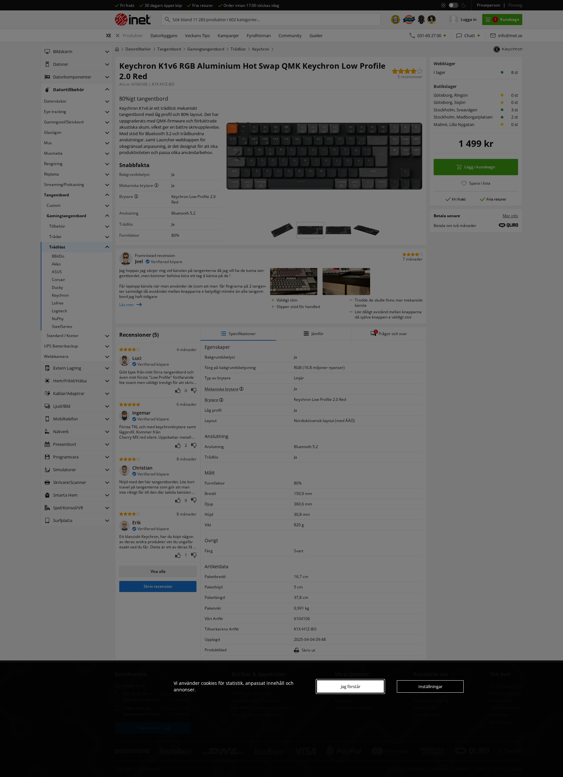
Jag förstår (350, 686)
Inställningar (430, 686)
